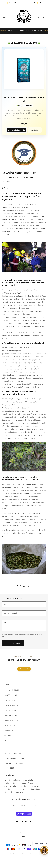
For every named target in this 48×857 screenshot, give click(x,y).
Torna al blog (26, 586)
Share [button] (6, 188)
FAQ (5, 741)
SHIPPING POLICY (10, 715)
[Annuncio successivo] (43, 2)
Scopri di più (35, 130)
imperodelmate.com (20, 853)
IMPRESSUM (8, 730)
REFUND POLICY (10, 710)
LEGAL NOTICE (9, 725)
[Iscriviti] (35, 805)
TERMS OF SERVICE (11, 720)
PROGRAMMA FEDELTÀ (12, 690)
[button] (4, 16)
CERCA (6, 685)
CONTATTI (7, 736)
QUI (38, 332)
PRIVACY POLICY (10, 700)
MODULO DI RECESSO (12, 705)
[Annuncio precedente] (4, 2)
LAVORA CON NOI (10, 695)
